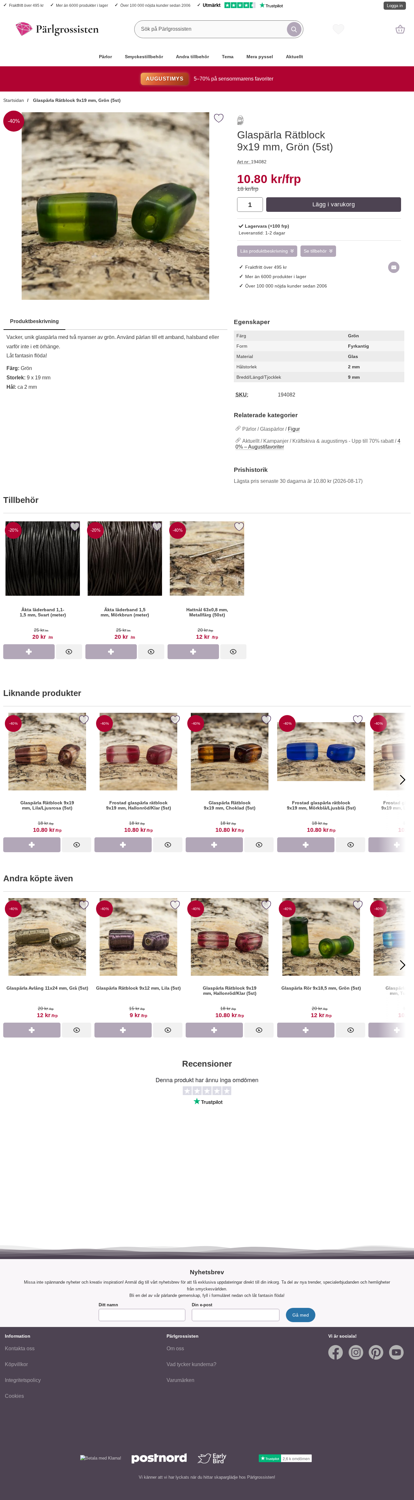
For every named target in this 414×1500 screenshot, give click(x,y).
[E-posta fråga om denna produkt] (393, 267)
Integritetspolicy (23, 1380)
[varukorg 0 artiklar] (400, 29)
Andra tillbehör (192, 56)
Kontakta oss (20, 1348)
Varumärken (180, 1380)
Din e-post (202, 1304)
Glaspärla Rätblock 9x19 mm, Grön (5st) (76, 100)
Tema (228, 56)
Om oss (175, 1348)
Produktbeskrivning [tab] (34, 321)
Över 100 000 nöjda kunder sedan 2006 (155, 5)
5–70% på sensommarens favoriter (209, 79)
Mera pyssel (259, 56)
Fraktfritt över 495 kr (26, 5)
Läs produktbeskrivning (264, 251)
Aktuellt (294, 56)
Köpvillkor (16, 1364)
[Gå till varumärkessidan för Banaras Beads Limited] (240, 121)
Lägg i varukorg (333, 204)
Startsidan (13, 100)
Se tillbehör (315, 251)
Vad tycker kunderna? (191, 1364)
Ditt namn (108, 1304)
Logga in (395, 5)
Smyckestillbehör (144, 56)
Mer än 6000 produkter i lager (82, 5)
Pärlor (105, 56)
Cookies (14, 1396)
